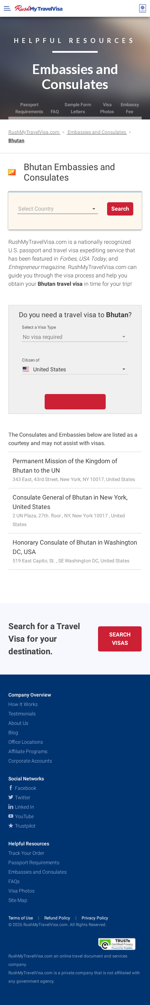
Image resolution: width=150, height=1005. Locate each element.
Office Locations (25, 742)
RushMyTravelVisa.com (34, 132)
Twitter (22, 797)
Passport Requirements (29, 108)
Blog (13, 732)
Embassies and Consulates (97, 132)
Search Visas (119, 638)
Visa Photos (107, 108)
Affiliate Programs (27, 751)
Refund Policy (57, 918)
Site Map (17, 900)
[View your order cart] (142, 8)
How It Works (23, 704)
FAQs (14, 881)
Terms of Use (21, 918)
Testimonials (22, 713)
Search (120, 208)
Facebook (25, 788)
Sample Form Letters (78, 108)
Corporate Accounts (30, 761)
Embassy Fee (130, 108)
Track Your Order (26, 853)
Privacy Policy (95, 918)
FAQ (55, 111)
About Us (18, 723)
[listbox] (57, 209)
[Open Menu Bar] (7, 8)
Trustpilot (25, 826)
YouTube (24, 816)
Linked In (24, 807)
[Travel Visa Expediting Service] (38, 8)
